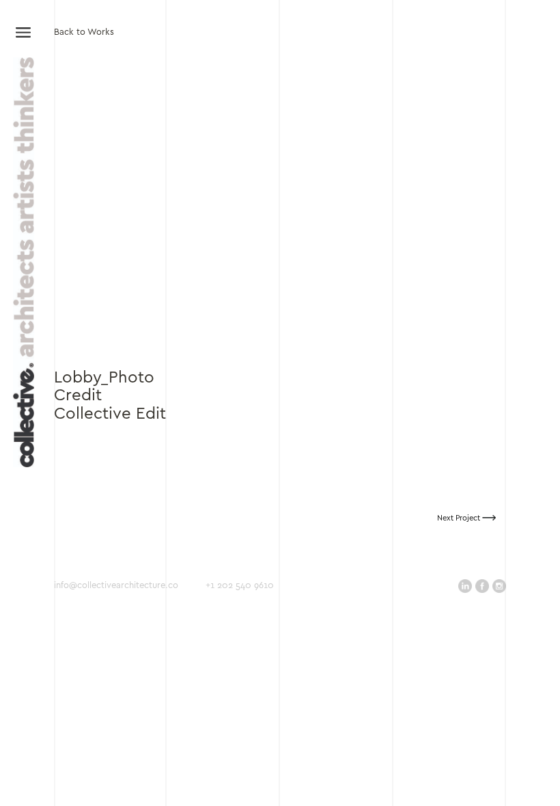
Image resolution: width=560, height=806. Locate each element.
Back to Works (84, 32)
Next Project (459, 518)
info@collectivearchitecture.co (116, 585)
